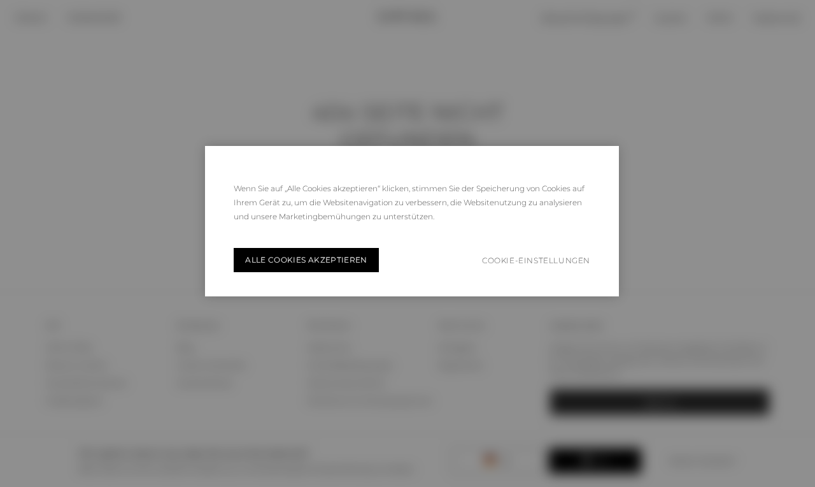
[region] (412, 221)
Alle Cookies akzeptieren (306, 260)
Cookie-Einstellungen (536, 260)
